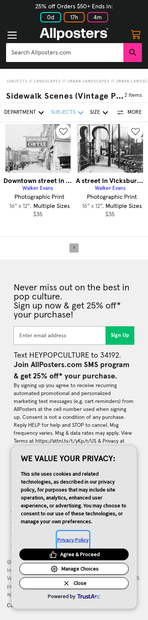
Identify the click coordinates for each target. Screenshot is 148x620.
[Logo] (74, 34)
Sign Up (120, 335)
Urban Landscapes (88, 81)
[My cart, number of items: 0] (136, 34)
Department (20, 112)
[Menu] (12, 35)
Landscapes (47, 81)
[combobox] (64, 52)
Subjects (17, 81)
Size (95, 112)
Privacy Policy (73, 539)
